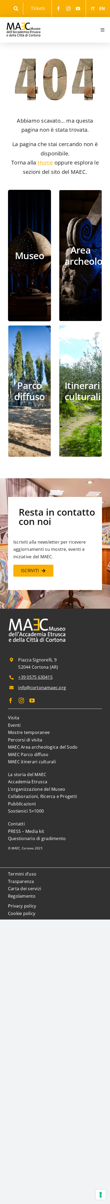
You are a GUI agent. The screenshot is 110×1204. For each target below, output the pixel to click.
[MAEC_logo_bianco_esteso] (37, 619)
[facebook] (58, 8)
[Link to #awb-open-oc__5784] (16, 8)
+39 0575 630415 (35, 677)
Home (45, 162)
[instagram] (68, 8)
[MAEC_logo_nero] (23, 19)
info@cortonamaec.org (42, 688)
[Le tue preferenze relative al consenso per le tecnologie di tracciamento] (101, 1195)
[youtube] (78, 8)
